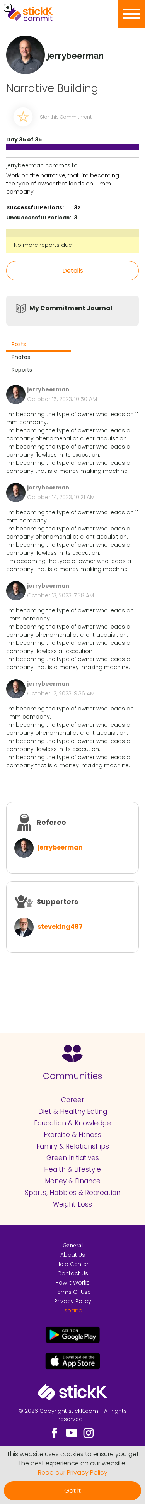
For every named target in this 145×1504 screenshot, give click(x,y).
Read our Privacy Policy (72, 1472)
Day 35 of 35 (24, 139)
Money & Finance (73, 1181)
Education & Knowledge (72, 1123)
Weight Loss (72, 1204)
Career (72, 1100)
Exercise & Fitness (72, 1134)
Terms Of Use (73, 1292)
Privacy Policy (72, 1301)
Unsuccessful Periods (38, 217)
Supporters (57, 901)
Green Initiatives (72, 1157)
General (73, 1245)
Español (72, 1310)
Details (72, 270)
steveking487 (60, 926)
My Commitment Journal (71, 308)
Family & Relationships (72, 1146)
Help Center (72, 1264)
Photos (21, 357)
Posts (19, 344)
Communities (72, 1076)
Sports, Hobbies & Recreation (73, 1192)
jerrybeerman (60, 847)
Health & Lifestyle (72, 1169)
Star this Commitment (66, 117)
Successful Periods (34, 207)
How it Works (72, 1282)
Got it (72, 1490)
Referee (51, 822)
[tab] (38, 345)
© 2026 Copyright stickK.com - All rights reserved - (73, 1415)
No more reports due (43, 245)
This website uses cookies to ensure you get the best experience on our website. (73, 1459)
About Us (72, 1255)
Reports (22, 370)
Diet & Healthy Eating (72, 1111)
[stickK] (42, 14)
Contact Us (72, 1273)
